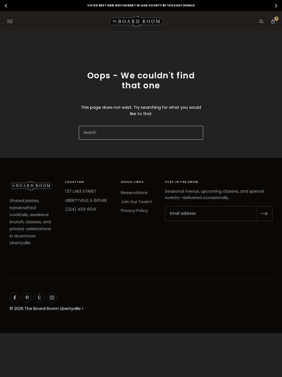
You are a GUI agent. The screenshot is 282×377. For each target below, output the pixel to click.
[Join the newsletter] (264, 213)
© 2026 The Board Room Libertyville (45, 308)
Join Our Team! (136, 202)
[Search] (261, 21)
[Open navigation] (9, 21)
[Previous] (6, 5)
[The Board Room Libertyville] (136, 21)
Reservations (134, 192)
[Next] (275, 5)
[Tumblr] (39, 298)
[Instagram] (52, 298)
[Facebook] (15, 298)
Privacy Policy (134, 210)
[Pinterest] (27, 298)
